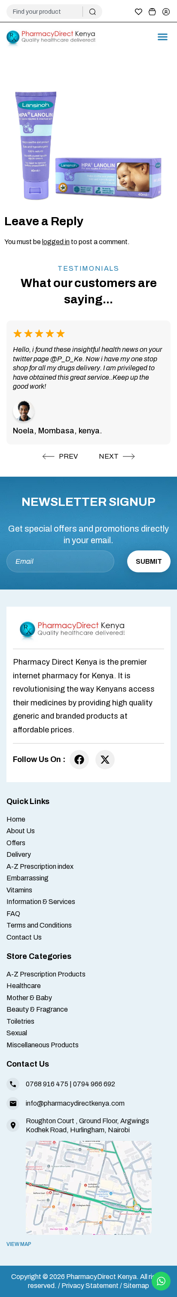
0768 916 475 (47, 1084)
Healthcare (23, 985)
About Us (20, 830)
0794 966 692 (94, 1084)
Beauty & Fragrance (37, 1009)
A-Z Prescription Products (45, 974)
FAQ (13, 913)
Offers (15, 843)
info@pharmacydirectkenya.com (75, 1103)
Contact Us (24, 937)
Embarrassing (27, 878)
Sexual (16, 1033)
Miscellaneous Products (42, 1045)
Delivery (18, 854)
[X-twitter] (105, 759)
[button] (163, 37)
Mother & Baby (29, 997)
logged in (56, 241)
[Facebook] (79, 759)
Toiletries (20, 1021)
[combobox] (48, 11)
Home (15, 819)
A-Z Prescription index (39, 866)
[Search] (92, 11)
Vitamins (19, 890)
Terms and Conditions (39, 925)
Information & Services (40, 901)
